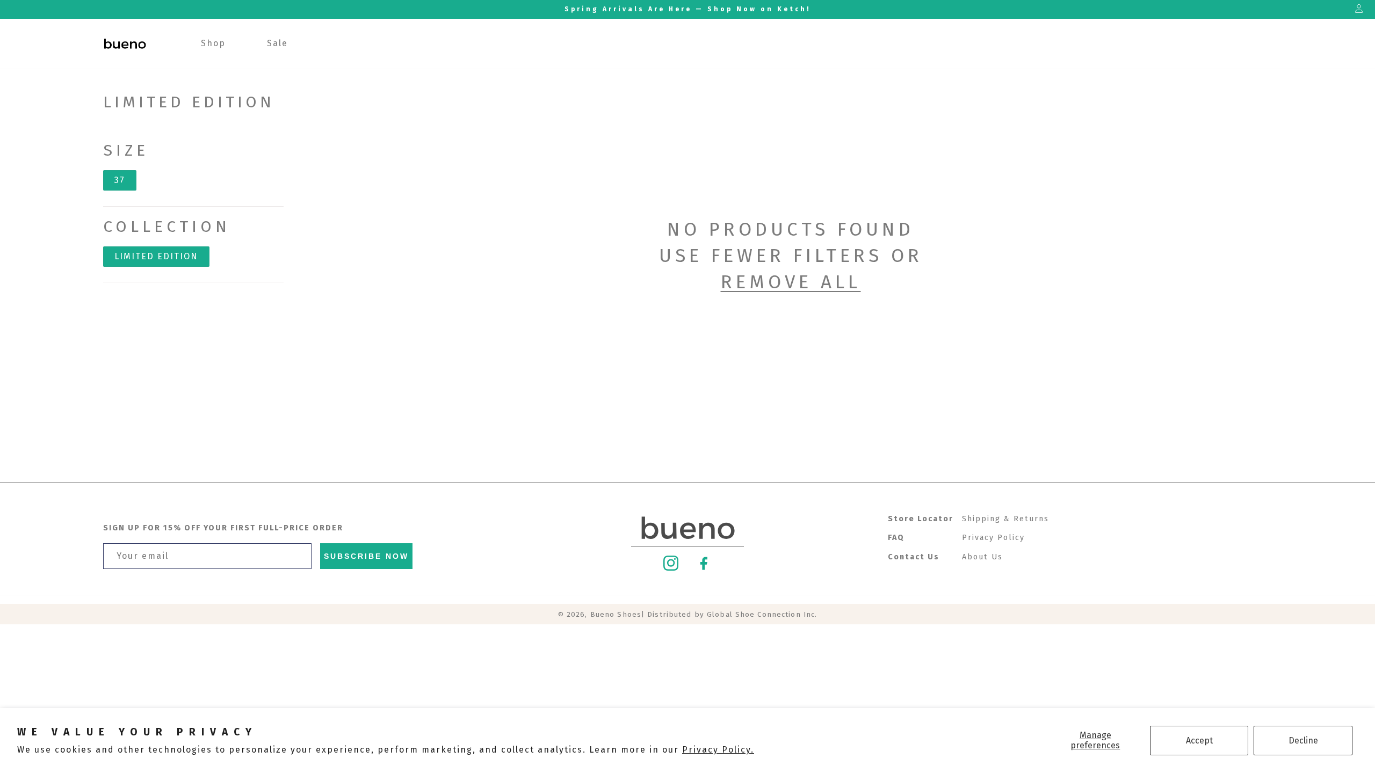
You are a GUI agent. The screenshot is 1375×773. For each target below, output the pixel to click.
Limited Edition (156, 256)
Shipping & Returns (1005, 518)
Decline (1303, 740)
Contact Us (913, 556)
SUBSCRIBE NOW (366, 556)
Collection (166, 226)
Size (126, 150)
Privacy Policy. (718, 750)
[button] (213, 44)
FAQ (896, 537)
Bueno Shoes (615, 614)
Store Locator (920, 518)
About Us (982, 556)
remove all (791, 282)
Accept (1199, 740)
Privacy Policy (993, 537)
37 (119, 180)
